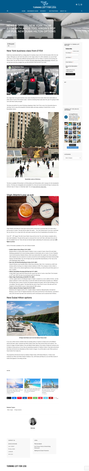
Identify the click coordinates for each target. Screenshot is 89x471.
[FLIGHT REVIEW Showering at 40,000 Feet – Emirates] (79, 141)
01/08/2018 (9, 35)
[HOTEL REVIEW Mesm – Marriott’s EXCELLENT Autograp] (74, 132)
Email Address (69, 62)
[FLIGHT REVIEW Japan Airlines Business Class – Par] (70, 137)
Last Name (69, 57)
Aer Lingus (10, 409)
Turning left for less (16, 466)
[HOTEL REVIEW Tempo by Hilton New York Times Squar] (74, 124)
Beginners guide (32, 11)
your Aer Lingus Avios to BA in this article (40, 60)
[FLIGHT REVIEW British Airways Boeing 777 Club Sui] (66, 141)
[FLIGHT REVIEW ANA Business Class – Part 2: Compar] (79, 132)
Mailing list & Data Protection (41, 450)
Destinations (53, 11)
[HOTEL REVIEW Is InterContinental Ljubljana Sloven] (79, 124)
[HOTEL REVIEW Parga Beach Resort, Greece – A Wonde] (70, 124)
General (9, 21)
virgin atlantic (18, 409)
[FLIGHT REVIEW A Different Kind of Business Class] (74, 141)
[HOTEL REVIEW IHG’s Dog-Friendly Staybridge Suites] (66, 132)
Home (23, 11)
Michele (15, 35)
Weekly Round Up (71, 70)
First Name (69, 52)
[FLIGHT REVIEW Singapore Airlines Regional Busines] (70, 132)
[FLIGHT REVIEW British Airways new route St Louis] (66, 124)
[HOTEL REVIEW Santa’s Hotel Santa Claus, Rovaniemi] (70, 141)
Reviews (43, 11)
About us (63, 11)
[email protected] (12, 443)
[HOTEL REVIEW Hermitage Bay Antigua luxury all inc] (66, 128)
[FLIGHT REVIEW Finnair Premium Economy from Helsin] (74, 137)
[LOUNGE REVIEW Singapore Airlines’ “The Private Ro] (74, 128)
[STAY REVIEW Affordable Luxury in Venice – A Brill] (79, 137)
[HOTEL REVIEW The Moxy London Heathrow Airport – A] (66, 137)
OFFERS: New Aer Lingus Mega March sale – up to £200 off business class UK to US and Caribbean (32, 390)
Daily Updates (70, 71)
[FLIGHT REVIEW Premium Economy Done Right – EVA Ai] (70, 128)
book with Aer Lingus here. (40, 186)
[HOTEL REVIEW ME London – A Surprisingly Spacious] (79, 128)
